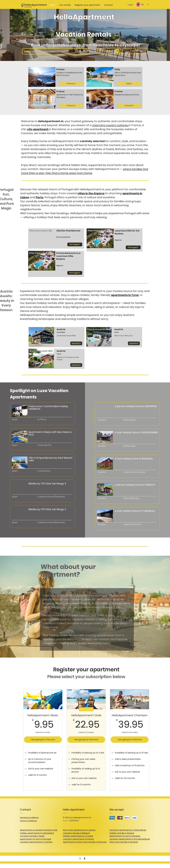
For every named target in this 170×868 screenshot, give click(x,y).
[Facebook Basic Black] (84, 859)
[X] (80, 859)
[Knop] (24, 418)
